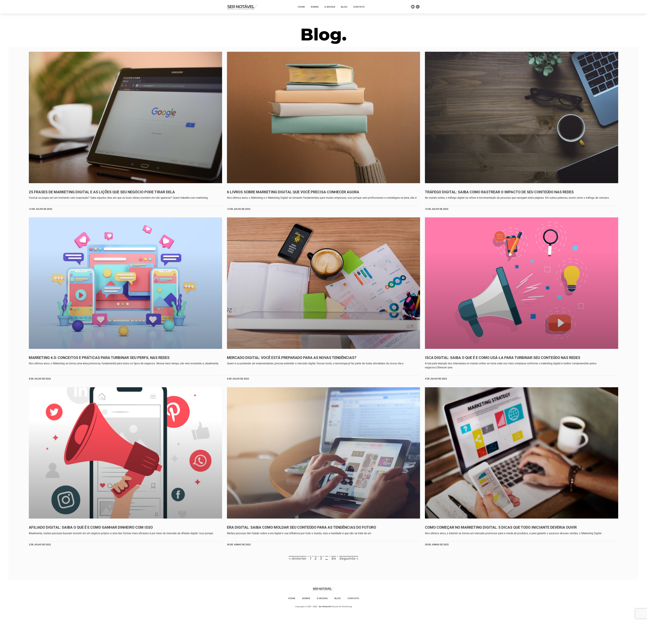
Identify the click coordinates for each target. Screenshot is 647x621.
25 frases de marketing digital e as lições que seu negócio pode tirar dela (102, 192)
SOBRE (315, 6)
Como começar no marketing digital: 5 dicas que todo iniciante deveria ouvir (501, 527)
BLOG (344, 6)
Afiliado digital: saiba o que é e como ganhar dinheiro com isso (91, 527)
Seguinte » (348, 558)
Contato (359, 6)
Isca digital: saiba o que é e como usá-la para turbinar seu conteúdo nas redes (502, 358)
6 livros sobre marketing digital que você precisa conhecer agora (293, 192)
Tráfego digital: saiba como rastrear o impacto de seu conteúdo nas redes (499, 192)
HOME (301, 6)
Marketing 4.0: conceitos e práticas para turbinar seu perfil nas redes (99, 358)
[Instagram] (418, 7)
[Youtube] (413, 7)
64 (333, 558)
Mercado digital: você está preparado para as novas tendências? (291, 358)
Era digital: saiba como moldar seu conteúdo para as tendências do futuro (301, 527)
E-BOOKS (330, 6)
